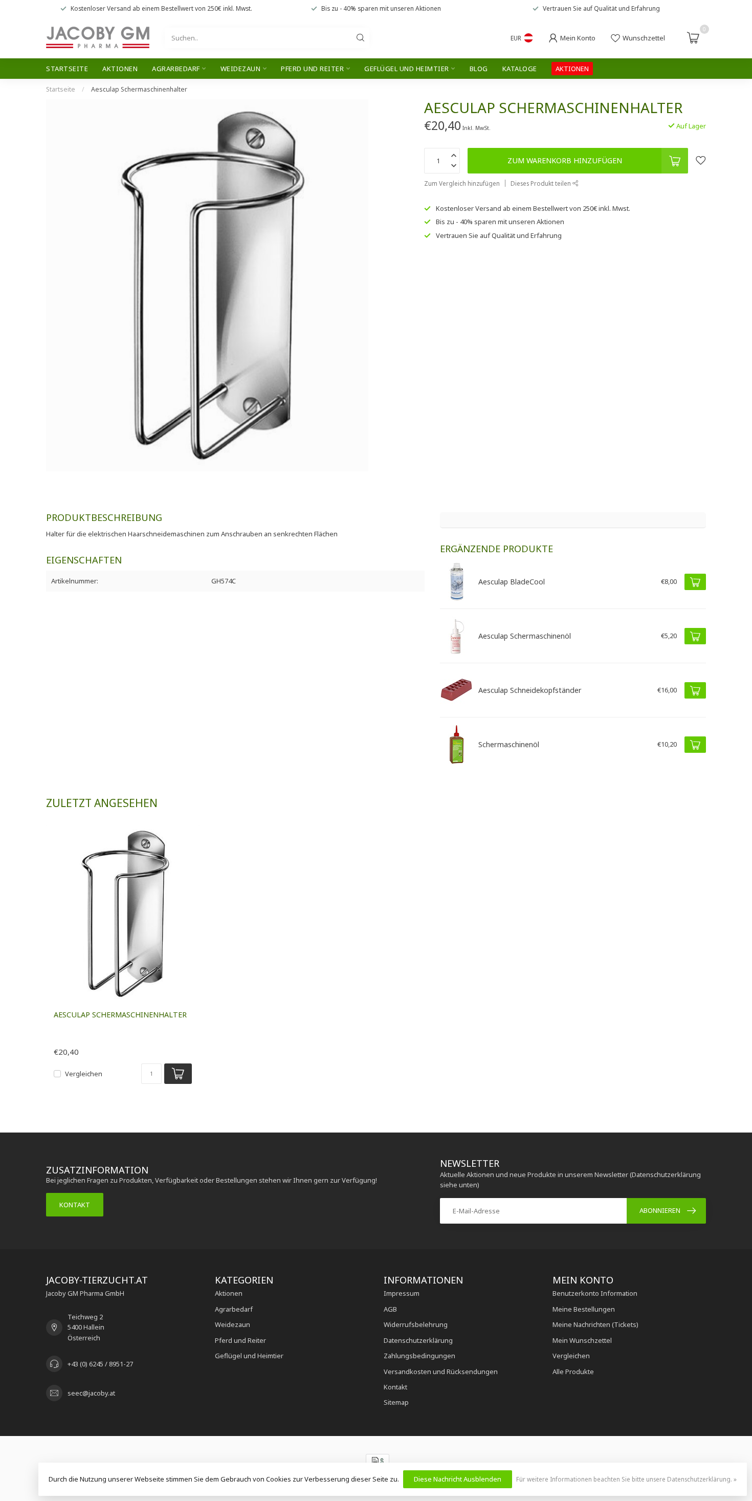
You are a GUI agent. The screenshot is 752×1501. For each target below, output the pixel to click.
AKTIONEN (572, 68)
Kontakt (74, 1204)
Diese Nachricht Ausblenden (457, 1479)
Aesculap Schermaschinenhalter (139, 89)
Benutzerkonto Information (594, 1293)
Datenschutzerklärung (418, 1340)
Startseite (67, 68)
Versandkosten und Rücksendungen (441, 1371)
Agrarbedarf (176, 68)
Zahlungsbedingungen (419, 1355)
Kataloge (519, 68)
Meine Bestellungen (583, 1309)
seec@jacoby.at (91, 1393)
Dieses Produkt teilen (541, 183)
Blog (479, 68)
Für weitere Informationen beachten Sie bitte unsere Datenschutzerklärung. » (626, 1479)
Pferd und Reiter (312, 68)
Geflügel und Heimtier (406, 68)
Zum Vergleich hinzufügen (462, 183)
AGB (390, 1309)
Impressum (401, 1293)
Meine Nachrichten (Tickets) (595, 1324)
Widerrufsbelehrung (416, 1324)
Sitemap (396, 1402)
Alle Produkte (573, 1371)
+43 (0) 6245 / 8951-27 (100, 1363)
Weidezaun (240, 68)
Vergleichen (83, 1073)
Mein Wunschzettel (582, 1340)
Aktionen (120, 68)
